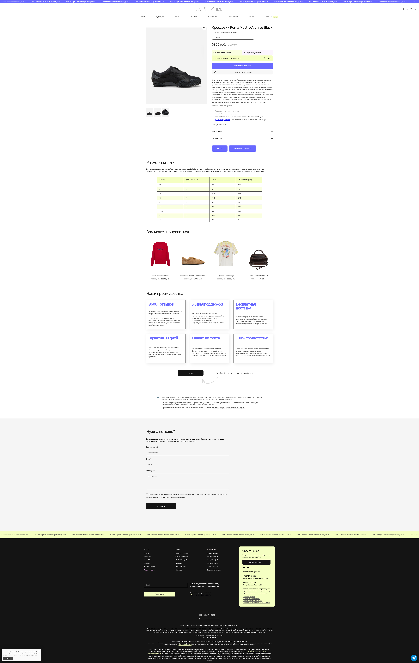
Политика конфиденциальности (252, 600)
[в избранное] (204, 28)
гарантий (229, 408)
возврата (222, 408)
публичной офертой (254, 651)
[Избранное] (407, 9)
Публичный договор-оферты (251, 598)
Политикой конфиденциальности (173, 497)
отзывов (227, 114)
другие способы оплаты (212, 619)
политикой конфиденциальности (241, 655)
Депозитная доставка (222, 120)
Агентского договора (185, 644)
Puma (219, 148)
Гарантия (217, 138)
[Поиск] (403, 9)
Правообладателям (249, 596)
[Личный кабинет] (415, 9)
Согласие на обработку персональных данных (256, 602)
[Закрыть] (39, 651)
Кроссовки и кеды (242, 148)
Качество (217, 131)
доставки (216, 408)
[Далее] (276, 257)
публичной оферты (239, 408)
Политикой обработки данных (28, 655)
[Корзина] (411, 9)
